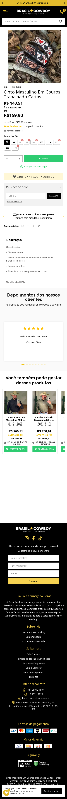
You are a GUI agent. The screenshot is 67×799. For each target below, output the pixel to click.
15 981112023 (36, 694)
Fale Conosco (34, 654)
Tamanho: (11, 136)
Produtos (16, 86)
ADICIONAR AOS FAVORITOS (35, 176)
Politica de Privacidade (33, 641)
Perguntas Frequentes (33, 663)
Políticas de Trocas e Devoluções (33, 658)
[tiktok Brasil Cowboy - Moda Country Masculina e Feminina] (40, 538)
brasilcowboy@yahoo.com (35, 698)
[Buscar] (60, 21)
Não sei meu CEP (14, 201)
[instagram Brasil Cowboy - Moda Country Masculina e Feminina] (26, 538)
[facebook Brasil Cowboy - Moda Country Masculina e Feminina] (33, 538)
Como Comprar (33, 667)
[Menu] (6, 12)
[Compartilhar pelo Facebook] (28, 226)
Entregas (33, 676)
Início (6, 86)
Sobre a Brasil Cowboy (33, 632)
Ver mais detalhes (14, 130)
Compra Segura (33, 636)
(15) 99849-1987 (35, 689)
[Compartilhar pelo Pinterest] (38, 226)
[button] (33, 166)
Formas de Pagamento (33, 672)
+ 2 (21, 424)
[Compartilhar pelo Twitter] (33, 226)
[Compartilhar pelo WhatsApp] (22, 226)
